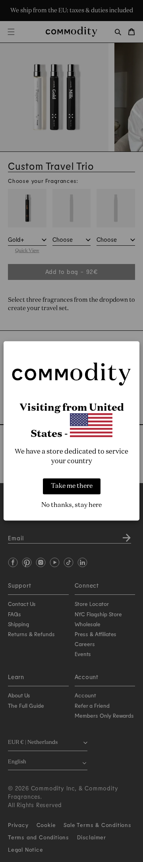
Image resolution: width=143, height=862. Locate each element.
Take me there (72, 486)
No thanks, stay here (71, 506)
